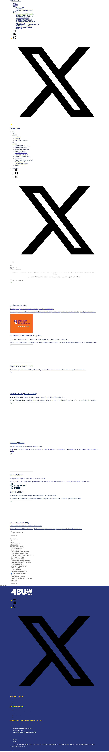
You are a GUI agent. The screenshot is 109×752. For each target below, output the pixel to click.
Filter (12, 580)
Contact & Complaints (19, 700)
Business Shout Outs (23, 15)
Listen (15, 3)
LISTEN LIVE (15, 168)
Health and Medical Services (21, 562)
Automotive (16, 550)
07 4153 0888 (21, 740)
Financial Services (18, 557)
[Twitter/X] (56, 124)
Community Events (22, 18)
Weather (19, 28)
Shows (15, 5)
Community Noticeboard (24, 20)
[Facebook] (14, 35)
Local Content (17, 715)
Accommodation (18, 548)
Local (15, 13)
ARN (14, 748)
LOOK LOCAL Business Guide (25, 14)
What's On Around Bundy (24, 16)
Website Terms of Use (19, 717)
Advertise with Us (18, 701)
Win (14, 11)
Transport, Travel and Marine (22, 578)
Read (14, 6)
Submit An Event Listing (24, 19)
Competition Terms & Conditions (22, 712)
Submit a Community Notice (25, 22)
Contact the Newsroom (24, 10)
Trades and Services (18, 577)
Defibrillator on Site (23, 26)
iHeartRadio (16, 750)
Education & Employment (20, 552)
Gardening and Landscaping (21, 561)
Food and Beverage (18, 559)
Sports (14, 575)
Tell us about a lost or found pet (27, 24)
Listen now (14, 128)
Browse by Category (17, 546)
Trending (19, 9)
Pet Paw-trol (20, 23)
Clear (16, 544)
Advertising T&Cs (18, 714)
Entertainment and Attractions (23, 555)
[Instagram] (14, 38)
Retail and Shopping (19, 573)
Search (12, 543)
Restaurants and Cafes (19, 571)
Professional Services (19, 566)
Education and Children (20, 553)
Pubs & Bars (16, 568)
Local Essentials (17, 564)
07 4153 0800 (20, 741)
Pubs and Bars (16, 569)
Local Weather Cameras (24, 27)
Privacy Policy (17, 710)
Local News (20, 7)
